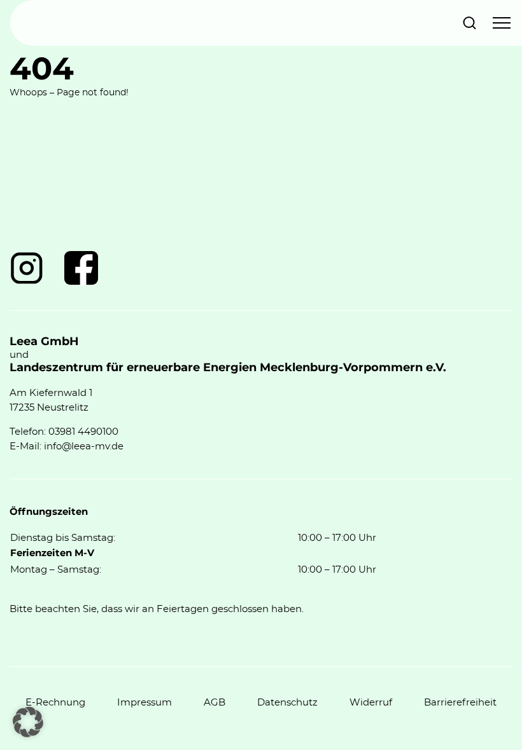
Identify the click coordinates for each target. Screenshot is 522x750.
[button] (28, 722)
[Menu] (501, 23)
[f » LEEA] (81, 268)
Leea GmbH (44, 342)
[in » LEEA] (27, 268)
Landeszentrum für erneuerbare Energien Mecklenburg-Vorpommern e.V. (228, 368)
